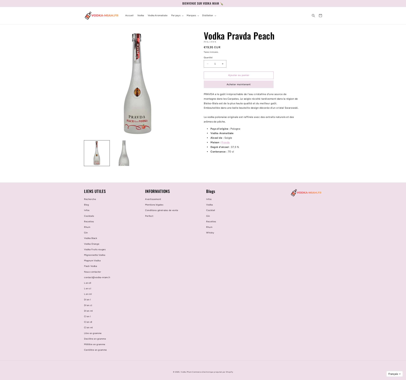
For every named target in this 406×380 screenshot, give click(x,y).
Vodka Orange (91, 244)
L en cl (87, 288)
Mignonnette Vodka (94, 255)
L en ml (88, 294)
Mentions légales (154, 204)
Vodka (209, 204)
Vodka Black (90, 238)
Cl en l (87, 316)
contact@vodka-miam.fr (97, 277)
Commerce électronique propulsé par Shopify (212, 372)
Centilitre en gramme (95, 350)
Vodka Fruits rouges (95, 249)
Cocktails (89, 216)
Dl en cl (88, 305)
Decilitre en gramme (95, 338)
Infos (87, 210)
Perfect (149, 216)
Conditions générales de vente (161, 210)
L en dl (87, 283)
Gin (86, 232)
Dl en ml (88, 311)
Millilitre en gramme (94, 344)
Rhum (87, 227)
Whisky (210, 232)
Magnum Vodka (92, 260)
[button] (177, 15)
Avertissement (153, 199)
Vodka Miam (186, 372)
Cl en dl (88, 322)
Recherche (90, 199)
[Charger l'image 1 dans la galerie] (97, 153)
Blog (86, 204)
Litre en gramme (93, 333)
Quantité (208, 57)
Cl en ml (88, 327)
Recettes (89, 221)
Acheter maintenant (239, 84)
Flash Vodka (90, 266)
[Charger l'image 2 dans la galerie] (124, 153)
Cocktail (210, 210)
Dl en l (87, 299)
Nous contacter (92, 272)
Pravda (225, 142)
